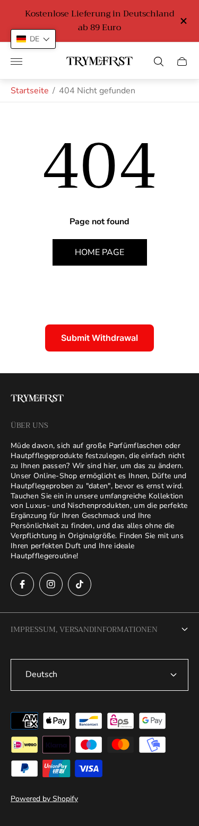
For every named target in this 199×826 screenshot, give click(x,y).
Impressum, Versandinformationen (84, 629)
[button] (33, 39)
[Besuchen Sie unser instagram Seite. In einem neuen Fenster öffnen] (51, 584)
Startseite (30, 90)
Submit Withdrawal (99, 337)
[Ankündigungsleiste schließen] (182, 21)
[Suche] (158, 61)
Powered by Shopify (44, 799)
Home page (99, 252)
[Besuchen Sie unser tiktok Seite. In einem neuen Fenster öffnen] (79, 584)
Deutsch (41, 674)
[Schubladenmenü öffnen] (16, 61)
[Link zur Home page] (37, 399)
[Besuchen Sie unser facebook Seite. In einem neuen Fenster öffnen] (22, 584)
